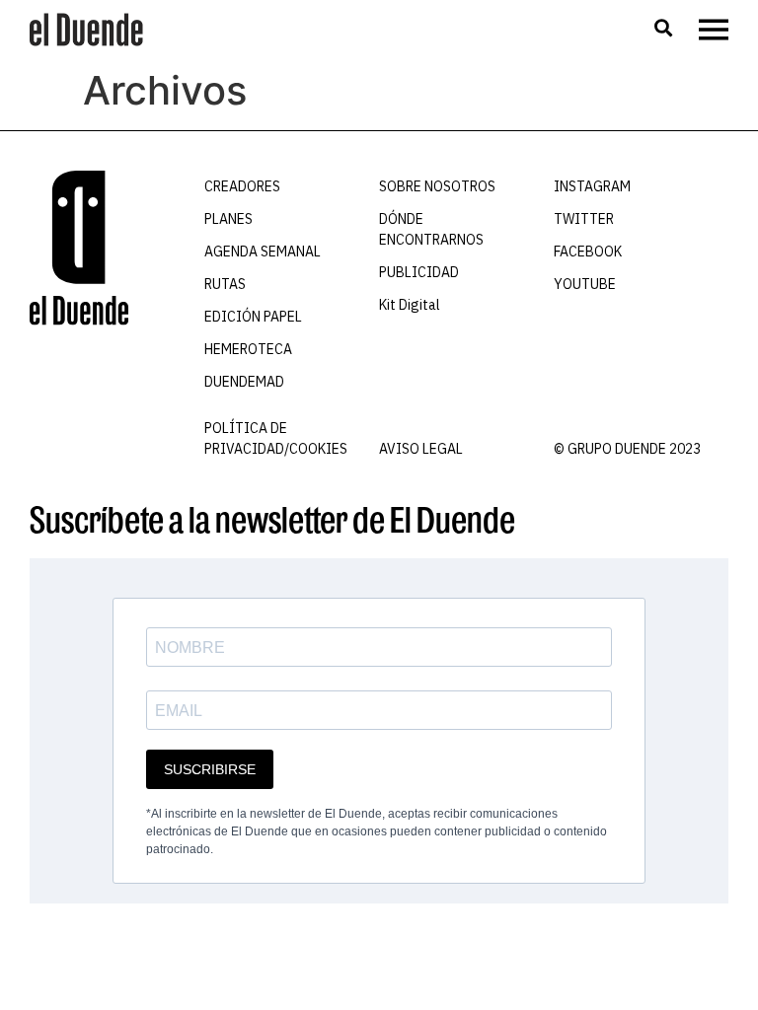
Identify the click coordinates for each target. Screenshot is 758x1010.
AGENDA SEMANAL (262, 251)
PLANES (228, 219)
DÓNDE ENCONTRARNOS (431, 229)
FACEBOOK (588, 251)
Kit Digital (409, 305)
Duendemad (244, 382)
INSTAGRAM (592, 186)
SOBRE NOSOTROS (437, 186)
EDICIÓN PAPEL (253, 316)
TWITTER (584, 219)
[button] (662, 28)
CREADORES (242, 186)
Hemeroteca (248, 349)
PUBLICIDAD (419, 272)
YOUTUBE (585, 284)
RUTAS (225, 284)
